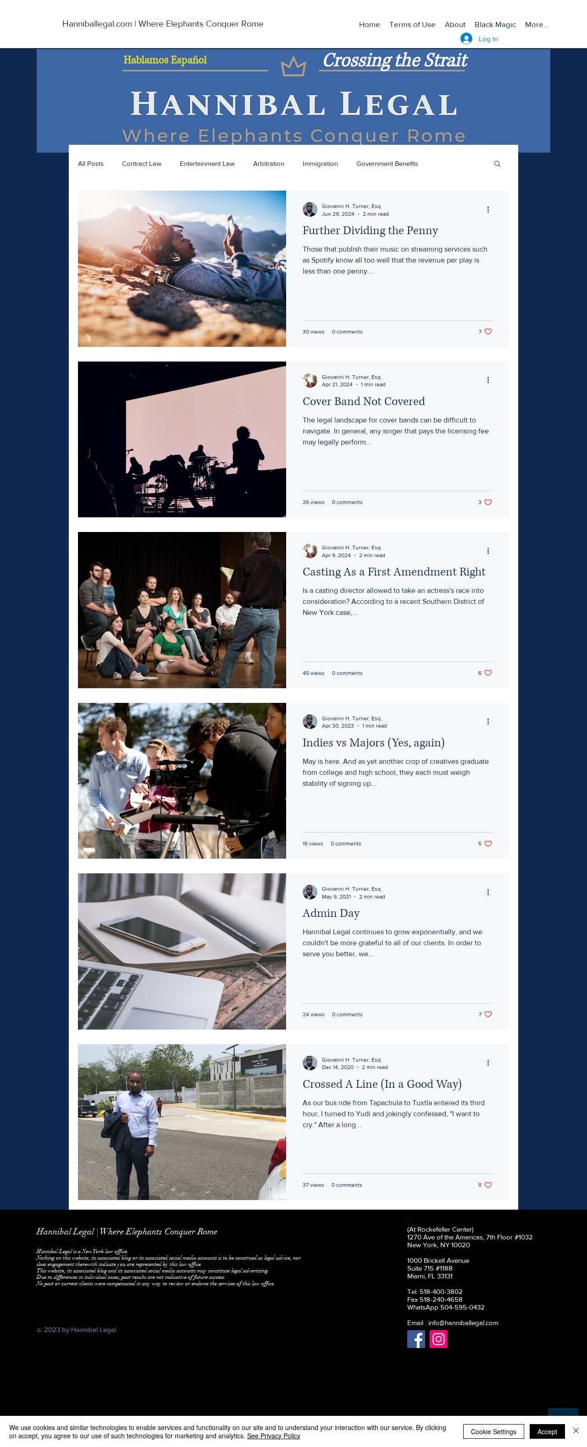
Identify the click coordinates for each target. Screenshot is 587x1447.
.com (491, 1322)
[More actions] (491, 209)
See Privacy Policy (273, 1435)
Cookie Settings (493, 1431)
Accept (547, 1431)
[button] (497, 164)
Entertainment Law (207, 163)
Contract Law (141, 163)
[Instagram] (439, 1339)
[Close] (575, 1431)
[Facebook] (416, 1339)
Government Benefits (387, 163)
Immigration (320, 163)
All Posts (91, 163)
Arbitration (268, 163)
